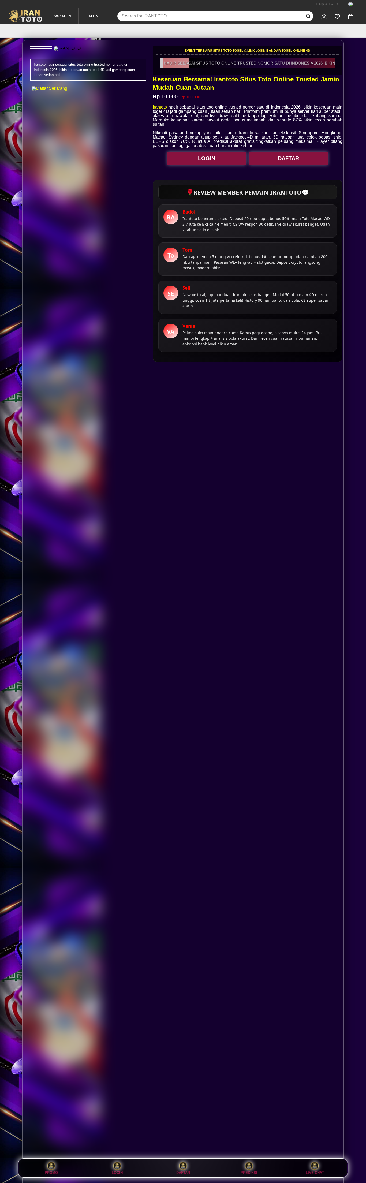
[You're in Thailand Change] (350, 4)
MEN (94, 16)
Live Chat (315, 1172)
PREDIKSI (249, 1172)
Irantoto (160, 107)
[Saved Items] (337, 16)
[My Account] (324, 16)
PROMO (51, 1172)
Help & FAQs (327, 4)
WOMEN (63, 16)
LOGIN (206, 158)
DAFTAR (288, 158)
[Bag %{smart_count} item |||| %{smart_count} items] (350, 16)
